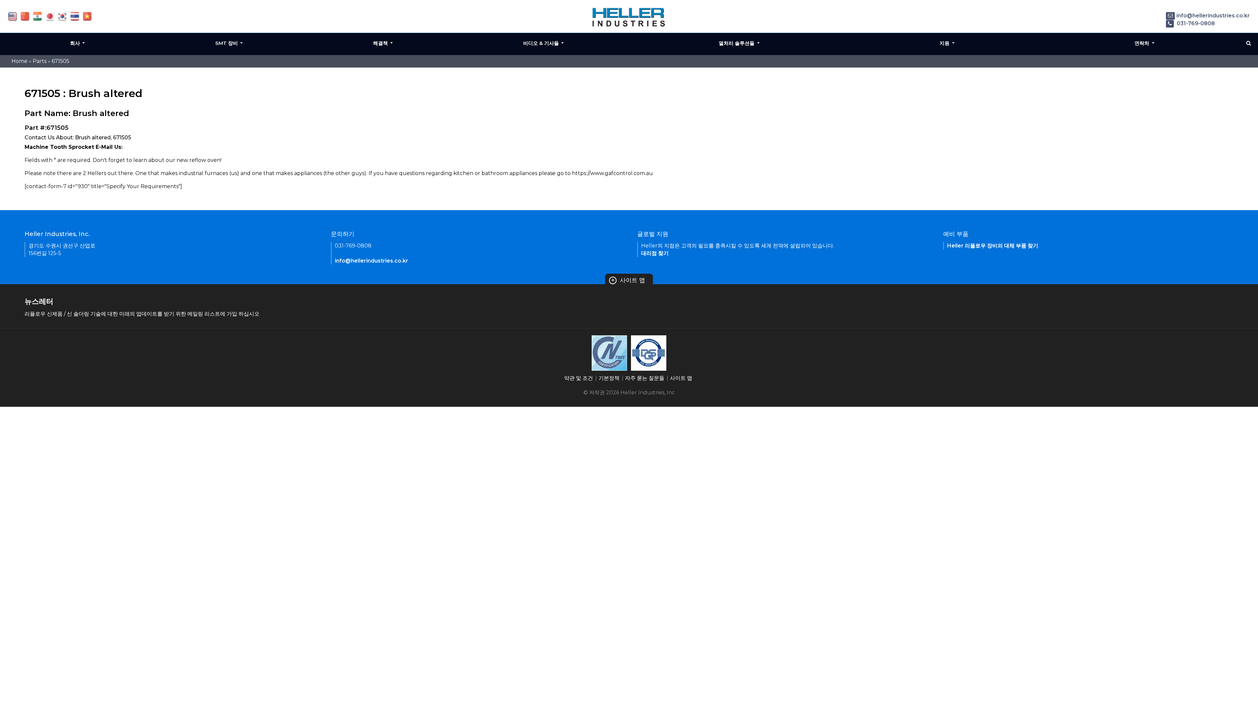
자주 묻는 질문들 (644, 378)
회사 (75, 43)
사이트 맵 (628, 280)
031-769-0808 (1195, 23)
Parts (40, 61)
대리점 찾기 (655, 253)
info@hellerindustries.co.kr (1213, 15)
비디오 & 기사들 (541, 43)
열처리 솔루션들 (737, 43)
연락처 (1142, 43)
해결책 (381, 43)
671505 (60, 61)
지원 (945, 43)
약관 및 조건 (578, 378)
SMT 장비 (227, 43)
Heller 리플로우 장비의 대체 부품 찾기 (992, 246)
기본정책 (609, 378)
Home (19, 61)
